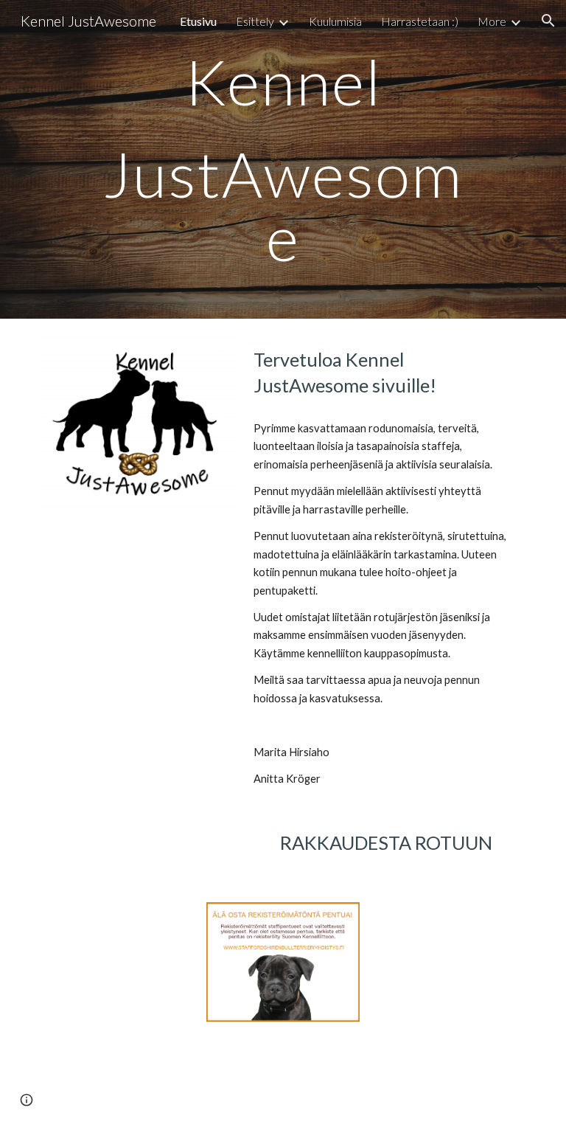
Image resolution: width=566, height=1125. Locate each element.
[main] (283, 159)
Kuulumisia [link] (335, 21)
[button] (548, 20)
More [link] (492, 21)
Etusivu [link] (198, 21)
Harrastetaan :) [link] (419, 21)
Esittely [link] (255, 21)
